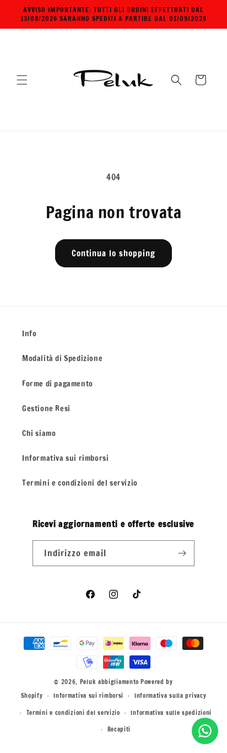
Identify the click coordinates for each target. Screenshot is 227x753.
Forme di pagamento (57, 383)
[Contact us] (205, 731)
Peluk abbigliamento (109, 681)
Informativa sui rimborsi (65, 458)
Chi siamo (39, 433)
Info (29, 333)
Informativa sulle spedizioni (171, 712)
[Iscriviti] (182, 553)
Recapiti (119, 729)
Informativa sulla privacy (170, 695)
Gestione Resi (46, 408)
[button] (22, 80)
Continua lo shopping (113, 253)
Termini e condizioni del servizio (80, 482)
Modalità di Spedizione (62, 358)
